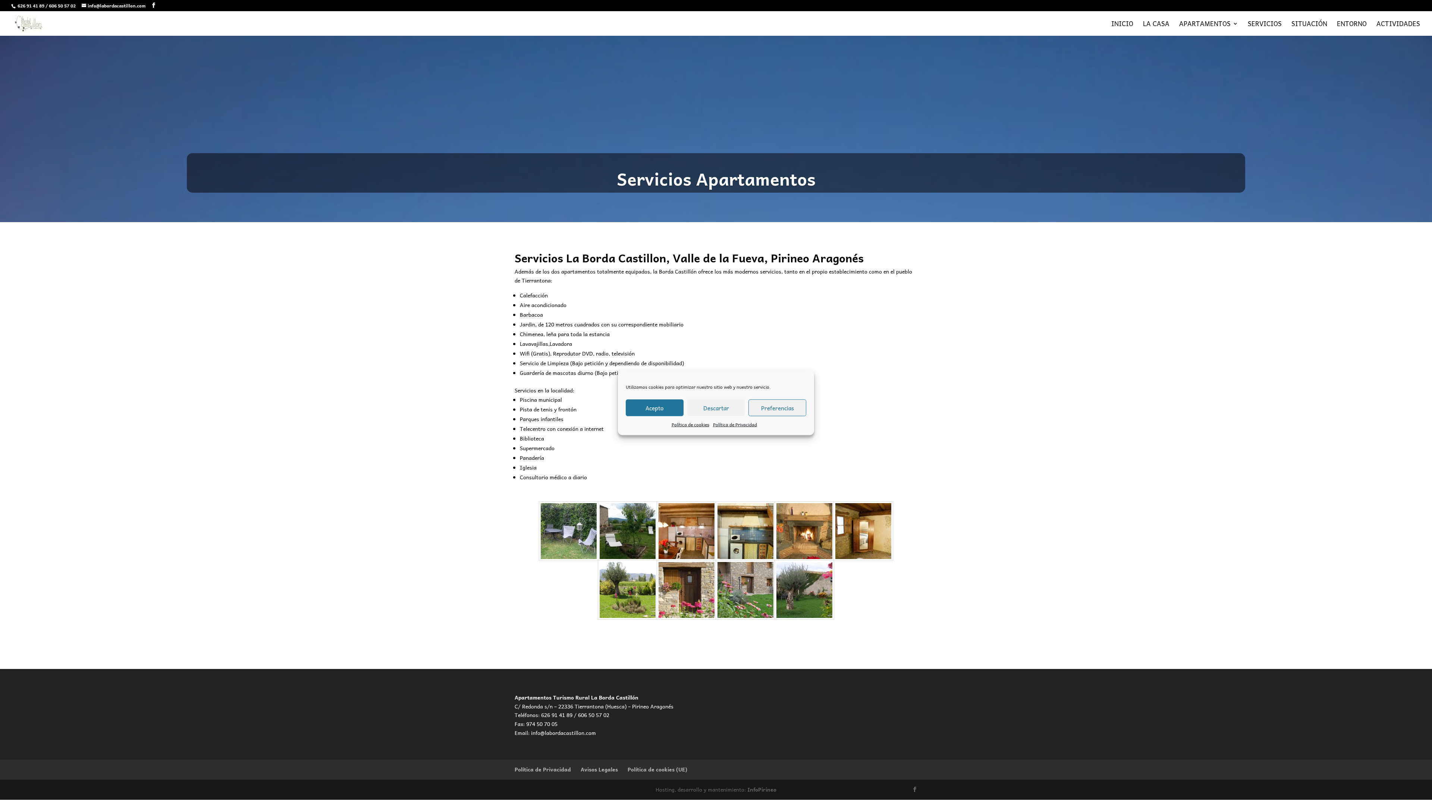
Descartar (716, 407)
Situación (1309, 25)
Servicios (1265, 25)
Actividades (1398, 25)
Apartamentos (1205, 25)
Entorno (1352, 25)
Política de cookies (690, 424)
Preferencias (777, 407)
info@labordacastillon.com (563, 733)
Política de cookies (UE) (657, 769)
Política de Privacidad (735, 424)
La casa (1156, 25)
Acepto (654, 407)
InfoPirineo (761, 789)
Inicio (1122, 25)
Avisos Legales (599, 769)
